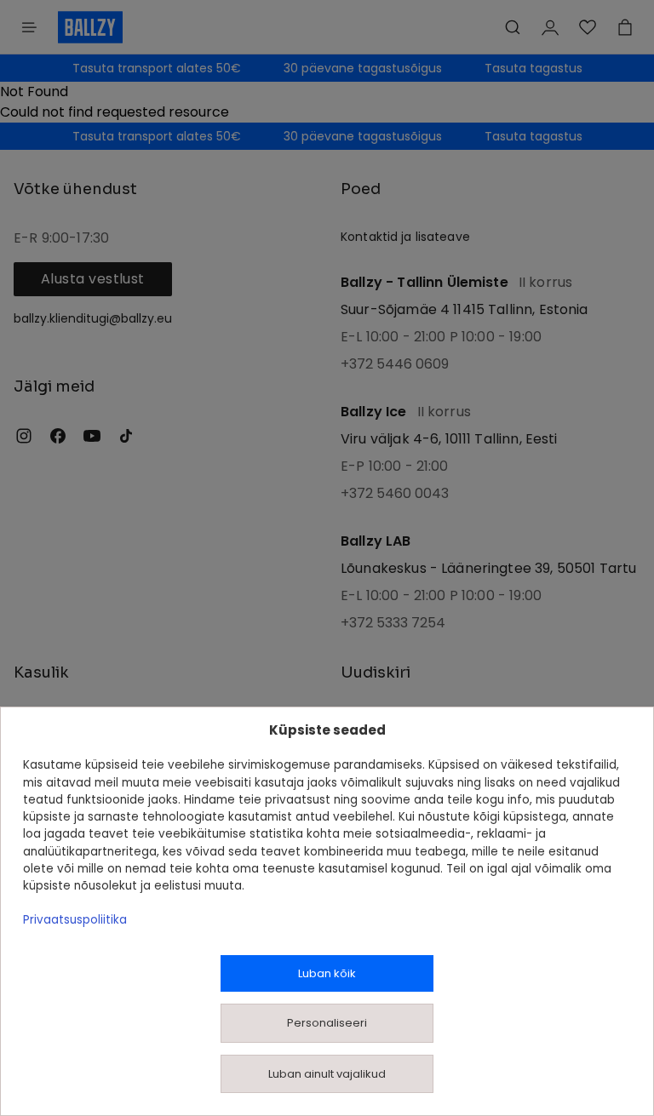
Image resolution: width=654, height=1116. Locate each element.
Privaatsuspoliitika (75, 920)
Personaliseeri (327, 1023)
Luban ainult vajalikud (327, 1074)
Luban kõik (327, 973)
